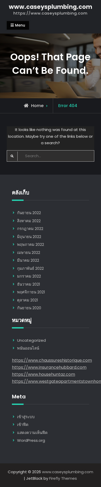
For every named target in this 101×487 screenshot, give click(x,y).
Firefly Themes (63, 478)
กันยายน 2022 (29, 212)
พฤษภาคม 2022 (30, 244)
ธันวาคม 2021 (28, 284)
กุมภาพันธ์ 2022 (30, 268)
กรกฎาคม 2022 (30, 228)
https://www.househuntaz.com (43, 374)
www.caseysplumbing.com (50, 7)
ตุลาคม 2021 (27, 300)
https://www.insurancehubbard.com (49, 367)
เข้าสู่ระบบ (26, 416)
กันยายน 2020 (29, 308)
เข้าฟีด (22, 424)
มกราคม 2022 (29, 276)
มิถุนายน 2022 (29, 236)
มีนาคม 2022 (28, 260)
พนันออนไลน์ (28, 348)
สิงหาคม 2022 (29, 220)
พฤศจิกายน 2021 (31, 292)
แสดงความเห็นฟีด (32, 432)
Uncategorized (31, 340)
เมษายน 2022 (28, 252)
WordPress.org (31, 440)
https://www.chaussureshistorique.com (52, 360)
